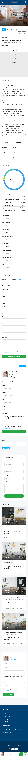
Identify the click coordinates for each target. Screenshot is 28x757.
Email (3, 330)
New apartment (8, 527)
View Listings (22, 366)
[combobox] (14, 292)
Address (14, 54)
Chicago (6, 719)
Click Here (18, 279)
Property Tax (5, 243)
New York (6, 721)
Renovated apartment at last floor (13, 632)
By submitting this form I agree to (12, 351)
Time (3, 303)
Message (4, 337)
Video (14, 71)
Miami (6, 713)
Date (3, 296)
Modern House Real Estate (11, 608)
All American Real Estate (10, 537)
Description (14, 50)
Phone (4, 323)
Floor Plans (14, 66)
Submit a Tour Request (14, 356)
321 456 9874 (12, 374)
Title (5, 468)
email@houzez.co (9, 735)
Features (14, 62)
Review (6, 482)
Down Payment (6, 222)
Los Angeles (7, 716)
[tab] (4, 29)
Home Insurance (6, 250)
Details (14, 58)
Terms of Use (7, 352)
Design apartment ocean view (12, 597)
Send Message (8, 694)
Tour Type (5, 289)
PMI (3, 264)
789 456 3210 (14, 371)
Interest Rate (5, 229)
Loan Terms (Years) (7, 236)
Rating (6, 475)
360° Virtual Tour (14, 75)
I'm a (3, 406)
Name (3, 316)
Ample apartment (8, 562)
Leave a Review (6, 448)
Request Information (14, 431)
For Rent (4, 37)
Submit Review (14, 496)
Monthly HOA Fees (7, 257)
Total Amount (5, 215)
